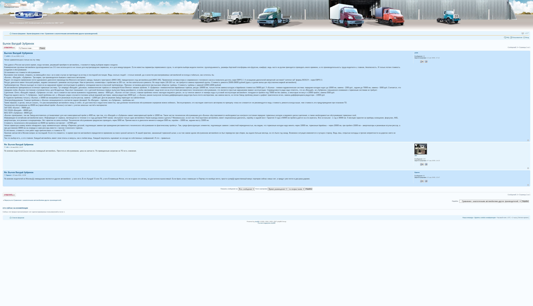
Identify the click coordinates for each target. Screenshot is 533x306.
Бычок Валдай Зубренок (18, 43)
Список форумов (18, 33)
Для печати (522, 33)
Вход (527, 37)
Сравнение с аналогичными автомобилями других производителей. (71, 33)
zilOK (8, 56)
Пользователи (517, 37)
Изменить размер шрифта (527, 33)
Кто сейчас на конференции (15, 208)
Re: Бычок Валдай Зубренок (18, 144)
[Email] (426, 61)
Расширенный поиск (11, 7)
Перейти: (455, 201)
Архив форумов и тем (35, 33)
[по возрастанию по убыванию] (300, 189)
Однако (8, 175)
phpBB (257, 221)
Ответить (6, 46)
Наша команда (467, 217)
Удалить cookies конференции (485, 217)
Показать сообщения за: (229, 189)
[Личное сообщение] (422, 61)
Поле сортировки (261, 189)
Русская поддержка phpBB (266, 223)
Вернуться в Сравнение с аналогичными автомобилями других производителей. (32, 200)
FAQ (507, 37)
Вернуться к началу (528, 140)
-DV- (7, 147)
